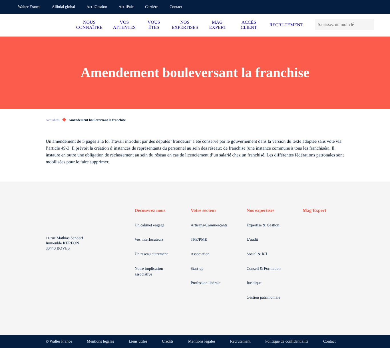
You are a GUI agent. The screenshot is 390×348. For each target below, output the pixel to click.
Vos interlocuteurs (149, 240)
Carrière (151, 7)
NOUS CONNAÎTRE (89, 25)
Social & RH (257, 254)
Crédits (167, 341)
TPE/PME (199, 240)
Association (200, 254)
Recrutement (240, 341)
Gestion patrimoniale (263, 297)
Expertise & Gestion (263, 225)
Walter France (29, 7)
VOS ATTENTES (124, 25)
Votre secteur (203, 210)
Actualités (53, 120)
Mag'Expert (314, 210)
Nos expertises (260, 210)
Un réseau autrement (151, 254)
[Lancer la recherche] (369, 24)
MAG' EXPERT (217, 25)
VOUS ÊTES (154, 25)
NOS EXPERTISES (185, 25)
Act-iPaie (126, 7)
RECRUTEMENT (286, 25)
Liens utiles (138, 341)
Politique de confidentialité (287, 341)
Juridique (254, 283)
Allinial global (63, 7)
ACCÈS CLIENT (249, 25)
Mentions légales (100, 341)
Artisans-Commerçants (209, 225)
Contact (176, 7)
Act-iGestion (97, 7)
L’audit (252, 240)
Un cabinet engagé (149, 225)
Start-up (197, 269)
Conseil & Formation (264, 269)
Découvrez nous (150, 210)
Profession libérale (206, 283)
